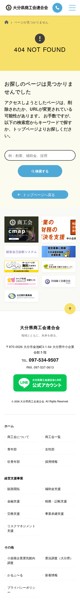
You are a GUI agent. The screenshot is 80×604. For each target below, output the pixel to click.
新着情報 (51, 575)
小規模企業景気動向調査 (21, 560)
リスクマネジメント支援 (21, 528)
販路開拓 (13, 488)
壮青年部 (13, 461)
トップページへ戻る (39, 194)
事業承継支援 (54, 513)
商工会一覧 (53, 436)
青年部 (12, 449)
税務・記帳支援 (56, 501)
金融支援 (13, 501)
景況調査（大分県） (59, 558)
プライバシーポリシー (21, 589)
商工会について (18, 436)
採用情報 (51, 461)
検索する (41, 171)
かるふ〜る (15, 575)
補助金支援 (53, 488)
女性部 (49, 449)
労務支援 (13, 513)
